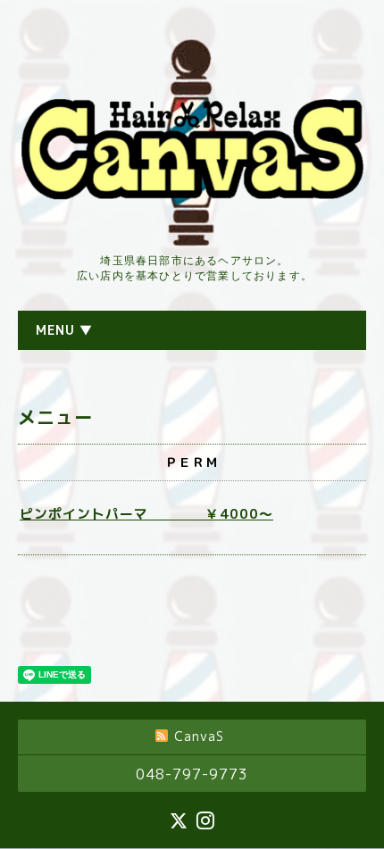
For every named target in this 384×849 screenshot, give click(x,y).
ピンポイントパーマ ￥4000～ (146, 513)
